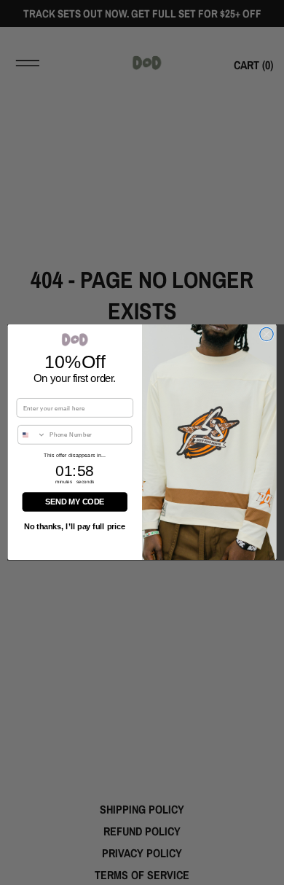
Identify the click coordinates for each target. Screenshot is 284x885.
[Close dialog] (266, 334)
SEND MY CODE (74, 502)
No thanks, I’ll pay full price (74, 527)
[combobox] (32, 435)
